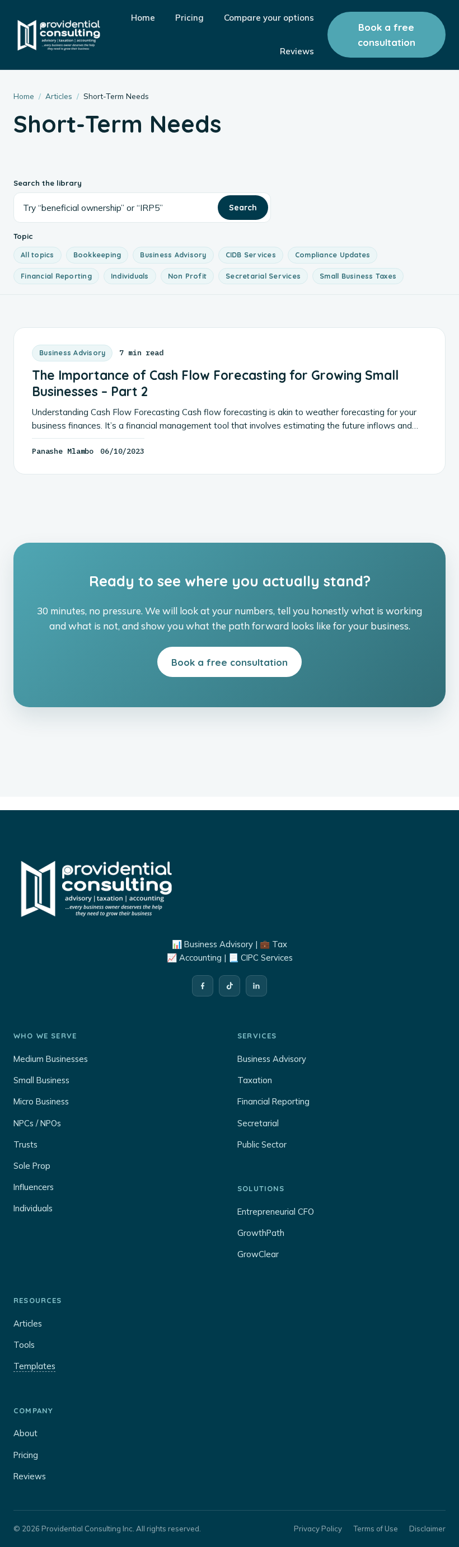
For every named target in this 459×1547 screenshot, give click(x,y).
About (25, 1433)
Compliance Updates (333, 254)
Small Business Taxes (358, 275)
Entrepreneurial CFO (275, 1211)
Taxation (254, 1080)
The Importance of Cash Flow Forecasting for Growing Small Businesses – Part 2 (215, 383)
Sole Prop (31, 1165)
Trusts (25, 1144)
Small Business (41, 1080)
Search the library (47, 182)
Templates (34, 1366)
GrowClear (258, 1254)
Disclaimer (427, 1528)
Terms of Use (375, 1528)
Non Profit (187, 275)
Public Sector (262, 1144)
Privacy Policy (318, 1528)
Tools (24, 1344)
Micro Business (41, 1101)
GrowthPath (260, 1233)
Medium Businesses (50, 1059)
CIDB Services (251, 254)
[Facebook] (202, 985)
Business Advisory (173, 254)
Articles (58, 96)
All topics (37, 254)
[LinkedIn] (256, 985)
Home (23, 96)
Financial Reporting (56, 275)
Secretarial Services (263, 275)
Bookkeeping (97, 254)
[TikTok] (229, 985)
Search (243, 208)
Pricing (25, 1455)
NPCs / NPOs (37, 1123)
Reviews (29, 1476)
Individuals (130, 275)
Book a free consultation (386, 34)
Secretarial (258, 1123)
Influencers (33, 1187)
